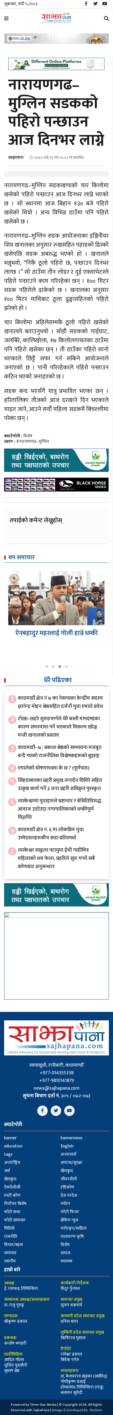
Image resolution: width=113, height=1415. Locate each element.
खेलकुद (67, 1171)
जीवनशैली (69, 1179)
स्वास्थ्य (66, 1261)
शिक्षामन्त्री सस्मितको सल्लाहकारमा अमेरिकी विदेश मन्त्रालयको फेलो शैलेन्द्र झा (56, 641)
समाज (65, 1253)
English (67, 1146)
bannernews (72, 1138)
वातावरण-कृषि (72, 1236)
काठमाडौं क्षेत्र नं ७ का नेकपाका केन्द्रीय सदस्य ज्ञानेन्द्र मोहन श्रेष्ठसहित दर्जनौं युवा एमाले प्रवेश (60, 702)
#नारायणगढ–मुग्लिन (32, 441)
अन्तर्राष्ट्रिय (12, 1162)
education (13, 1146)
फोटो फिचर (70, 1212)
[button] (46, 666)
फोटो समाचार (15, 1220)
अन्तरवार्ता (69, 1154)
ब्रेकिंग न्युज (69, 1220)
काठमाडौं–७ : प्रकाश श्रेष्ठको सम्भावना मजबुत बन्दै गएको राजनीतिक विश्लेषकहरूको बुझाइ (59, 751)
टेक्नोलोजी (12, 1187)
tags (8, 1154)
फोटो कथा (12, 1212)
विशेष (27, 436)
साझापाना (16, 157)
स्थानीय (10, 1261)
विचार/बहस (13, 1244)
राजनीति (10, 1236)
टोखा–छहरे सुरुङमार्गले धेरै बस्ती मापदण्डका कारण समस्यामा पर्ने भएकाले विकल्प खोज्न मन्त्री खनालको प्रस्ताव (59, 726)
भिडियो (9, 1228)
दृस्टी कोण (12, 1195)
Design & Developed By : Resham (77, 1410)
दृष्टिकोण (67, 1187)
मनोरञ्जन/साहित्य (74, 1228)
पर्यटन (65, 1203)
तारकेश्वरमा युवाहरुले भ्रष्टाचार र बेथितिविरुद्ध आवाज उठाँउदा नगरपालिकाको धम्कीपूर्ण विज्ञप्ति (59, 809)
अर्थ (7, 1171)
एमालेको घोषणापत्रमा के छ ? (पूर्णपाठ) (53, 768)
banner (10, 1138)
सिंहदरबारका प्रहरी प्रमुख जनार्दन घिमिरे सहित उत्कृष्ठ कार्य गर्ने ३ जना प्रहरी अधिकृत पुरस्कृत (60, 784)
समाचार (10, 1253)
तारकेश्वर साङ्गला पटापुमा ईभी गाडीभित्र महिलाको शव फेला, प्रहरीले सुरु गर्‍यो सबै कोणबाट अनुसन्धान (56, 858)
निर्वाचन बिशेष (15, 1203)
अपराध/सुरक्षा (71, 1162)
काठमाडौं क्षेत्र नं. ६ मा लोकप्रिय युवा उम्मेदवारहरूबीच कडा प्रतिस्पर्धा (51, 833)
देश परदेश (69, 1195)
